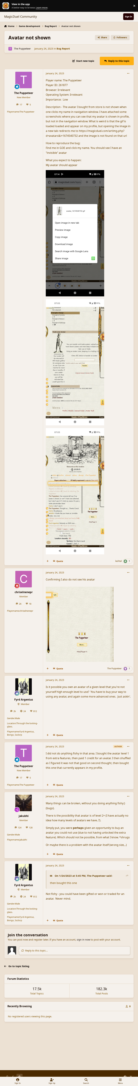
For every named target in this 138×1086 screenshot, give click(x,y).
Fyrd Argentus (23, 699)
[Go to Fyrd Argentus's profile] (23, 686)
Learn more (6, 5)
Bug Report (63, 48)
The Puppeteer (22, 48)
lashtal (118, 561)
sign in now (83, 939)
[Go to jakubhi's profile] (23, 803)
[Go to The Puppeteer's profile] (10, 49)
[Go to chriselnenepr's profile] (23, 579)
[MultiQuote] (47, 561)
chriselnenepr (24, 592)
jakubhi (24, 816)
